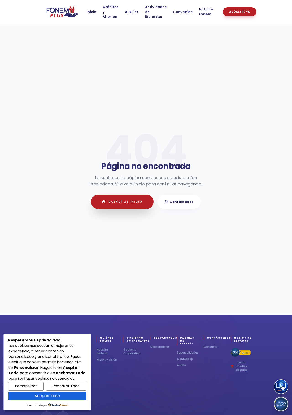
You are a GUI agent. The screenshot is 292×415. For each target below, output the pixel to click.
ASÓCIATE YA (239, 12)
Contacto (211, 347)
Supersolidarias (187, 352)
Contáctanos (181, 202)
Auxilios (132, 12)
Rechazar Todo (66, 386)
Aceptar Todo (47, 395)
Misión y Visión (107, 359)
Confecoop (185, 359)
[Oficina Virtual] (281, 386)
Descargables (160, 347)
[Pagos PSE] (281, 404)
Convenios (183, 12)
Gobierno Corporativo (131, 351)
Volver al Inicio (125, 202)
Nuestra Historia (102, 351)
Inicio (91, 12)
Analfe (181, 365)
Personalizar (26, 386)
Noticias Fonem (206, 12)
